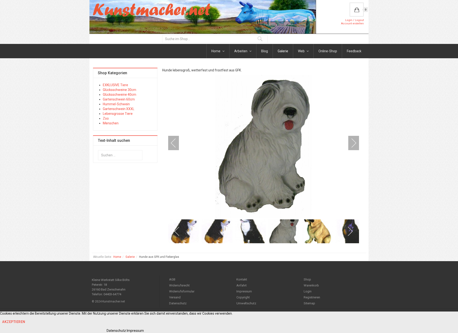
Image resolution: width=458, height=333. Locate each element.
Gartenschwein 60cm (119, 99)
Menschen (111, 123)
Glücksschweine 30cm (119, 90)
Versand (175, 297)
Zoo (106, 118)
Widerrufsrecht (179, 285)
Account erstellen (352, 23)
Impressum (244, 291)
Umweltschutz (246, 303)
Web (301, 51)
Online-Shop (327, 51)
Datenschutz (178, 303)
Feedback (354, 51)
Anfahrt (241, 285)
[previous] (176, 143)
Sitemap (309, 303)
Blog (264, 51)
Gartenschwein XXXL (118, 109)
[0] (356, 9)
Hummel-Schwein (116, 104)
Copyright (243, 297)
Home (216, 51)
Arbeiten (241, 51)
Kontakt (241, 279)
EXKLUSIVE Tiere (115, 85)
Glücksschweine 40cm (119, 94)
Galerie (283, 51)
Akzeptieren (13, 322)
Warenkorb (311, 285)
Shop (307, 279)
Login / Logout (354, 20)
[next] (350, 143)
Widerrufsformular (181, 291)
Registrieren (312, 297)
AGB (172, 279)
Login (308, 291)
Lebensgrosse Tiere (118, 114)
